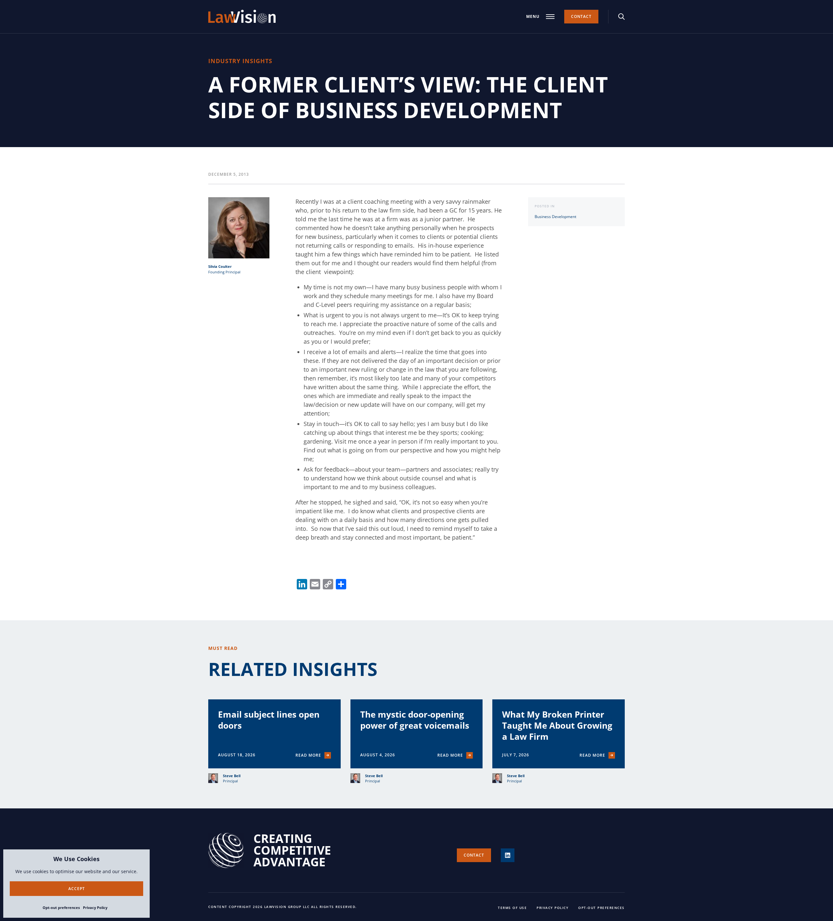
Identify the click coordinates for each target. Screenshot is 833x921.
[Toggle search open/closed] (621, 16)
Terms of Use (512, 907)
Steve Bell (231, 775)
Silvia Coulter (220, 266)
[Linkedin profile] (507, 855)
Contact (581, 16)
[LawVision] (242, 16)
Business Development (555, 216)
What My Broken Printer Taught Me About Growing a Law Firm (557, 725)
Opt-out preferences (61, 907)
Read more (308, 755)
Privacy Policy (95, 907)
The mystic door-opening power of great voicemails (414, 719)
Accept (76, 888)
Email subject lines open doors (269, 719)
